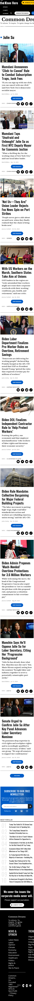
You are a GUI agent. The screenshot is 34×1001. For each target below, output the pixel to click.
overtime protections (13, 387)
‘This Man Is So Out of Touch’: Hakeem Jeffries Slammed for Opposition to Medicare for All (20, 837)
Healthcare (13, 958)
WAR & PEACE (4, 25)
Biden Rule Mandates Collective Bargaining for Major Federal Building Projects (15, 497)
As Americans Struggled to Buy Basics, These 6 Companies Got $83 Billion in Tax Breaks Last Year (21, 880)
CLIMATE (5, 10)
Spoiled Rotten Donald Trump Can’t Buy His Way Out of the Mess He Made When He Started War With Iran (21, 874)
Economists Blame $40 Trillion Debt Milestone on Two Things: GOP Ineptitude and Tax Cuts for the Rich (20, 850)
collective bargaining (13, 530)
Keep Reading (17, 98)
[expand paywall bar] (31, 4)
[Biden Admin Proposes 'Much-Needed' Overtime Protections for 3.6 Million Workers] (17, 549)
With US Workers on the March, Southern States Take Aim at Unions (17, 272)
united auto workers (13, 306)
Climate (11, 947)
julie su (9, 690)
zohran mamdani (12, 103)
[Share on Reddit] (26, 103)
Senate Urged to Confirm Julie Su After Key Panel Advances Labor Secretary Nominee (16, 728)
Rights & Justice (11, 964)
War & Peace (13, 968)
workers (9, 238)
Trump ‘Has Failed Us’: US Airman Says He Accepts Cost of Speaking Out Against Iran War (20, 825)
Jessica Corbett (6, 229)
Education (12, 952)
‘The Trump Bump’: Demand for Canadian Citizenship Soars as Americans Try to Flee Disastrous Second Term (19, 831)
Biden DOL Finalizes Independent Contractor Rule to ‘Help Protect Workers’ (17, 425)
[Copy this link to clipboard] (31, 103)
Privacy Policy (12, 994)
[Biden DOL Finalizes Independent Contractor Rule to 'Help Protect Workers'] (17, 406)
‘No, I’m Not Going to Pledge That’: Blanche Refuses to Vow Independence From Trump (21, 868)
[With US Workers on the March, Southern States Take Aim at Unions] (17, 255)
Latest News (13, 940)
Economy (12, 950)
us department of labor (14, 459)
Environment (13, 955)
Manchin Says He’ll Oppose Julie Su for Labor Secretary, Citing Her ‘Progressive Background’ (16, 650)
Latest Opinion (11, 943)
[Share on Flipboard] (22, 103)
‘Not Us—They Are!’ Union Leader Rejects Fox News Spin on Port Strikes (16, 207)
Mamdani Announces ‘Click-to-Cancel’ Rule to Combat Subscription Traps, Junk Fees (17, 72)
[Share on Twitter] (18, 103)
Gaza (30, 947)
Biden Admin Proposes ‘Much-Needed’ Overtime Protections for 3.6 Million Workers (16, 568)
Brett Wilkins (6, 94)
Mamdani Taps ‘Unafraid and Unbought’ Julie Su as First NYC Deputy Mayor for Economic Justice (16, 141)
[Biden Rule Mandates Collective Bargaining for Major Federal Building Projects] (17, 477)
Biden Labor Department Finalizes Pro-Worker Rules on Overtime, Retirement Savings (15, 346)
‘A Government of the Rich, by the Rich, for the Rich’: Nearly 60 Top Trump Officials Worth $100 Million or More (21, 844)
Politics (11, 960)
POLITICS (5, 17)
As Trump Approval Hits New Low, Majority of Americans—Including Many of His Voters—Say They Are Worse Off (21, 856)
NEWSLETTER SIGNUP (22, 13)
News (3, 103)
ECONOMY (5, 13)
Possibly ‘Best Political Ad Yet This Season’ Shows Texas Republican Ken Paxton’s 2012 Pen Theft (20, 862)
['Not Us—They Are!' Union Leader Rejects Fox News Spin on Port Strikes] (17, 188)
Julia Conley (5, 378)
